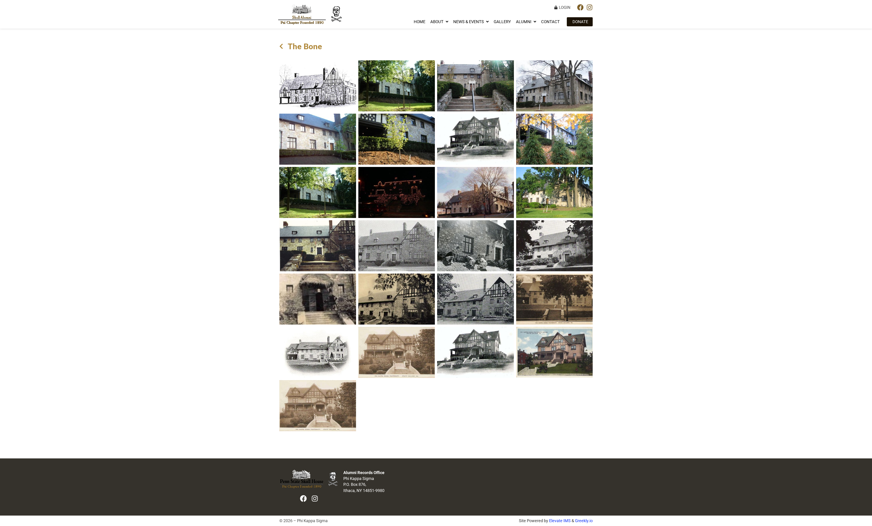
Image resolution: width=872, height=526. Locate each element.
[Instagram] (589, 7)
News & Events (468, 22)
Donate (580, 22)
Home (419, 22)
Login (564, 7)
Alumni (523, 22)
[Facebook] (580, 7)
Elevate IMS (560, 521)
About (436, 22)
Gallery (502, 22)
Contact (550, 22)
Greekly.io (584, 521)
